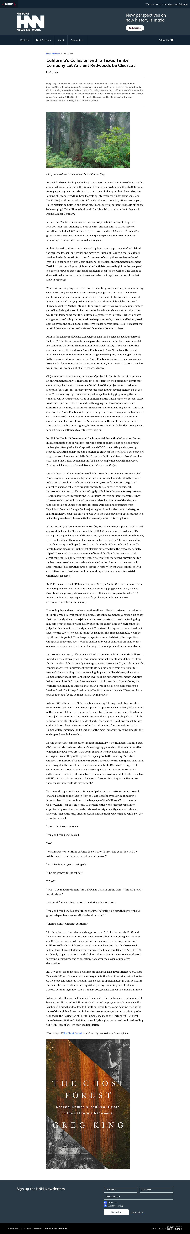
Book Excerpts (43, 40)
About (61, 40)
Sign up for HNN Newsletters (56, 1228)
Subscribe (135, 27)
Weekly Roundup (116, 1206)
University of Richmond (177, 4)
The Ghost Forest (75, 97)
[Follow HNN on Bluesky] (172, 40)
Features (24, 40)
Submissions (77, 40)
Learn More (137, 1212)
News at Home (53, 53)
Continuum (113, 1202)
